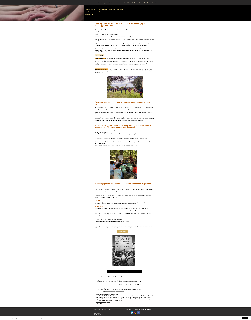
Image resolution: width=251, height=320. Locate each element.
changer (88, 11)
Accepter (245, 318)
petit (102, 9)
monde (92, 11)
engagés (119, 9)
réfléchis (113, 9)
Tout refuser (237, 318)
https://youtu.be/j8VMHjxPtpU (135, 284)
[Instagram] (135, 312)
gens (110, 9)
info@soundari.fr (99, 314)
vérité (98, 11)
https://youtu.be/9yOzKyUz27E (103, 302)
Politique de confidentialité (70, 318)
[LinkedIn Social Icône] (132, 312)
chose (108, 11)
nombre (105, 9)
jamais (92, 9)
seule (105, 11)
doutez (88, 9)
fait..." (120, 11)
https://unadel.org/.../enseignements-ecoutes (113, 291)
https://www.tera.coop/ (100, 283)
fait (97, 9)
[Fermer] (249, 318)
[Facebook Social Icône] (138, 312)
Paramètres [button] (230, 318)
